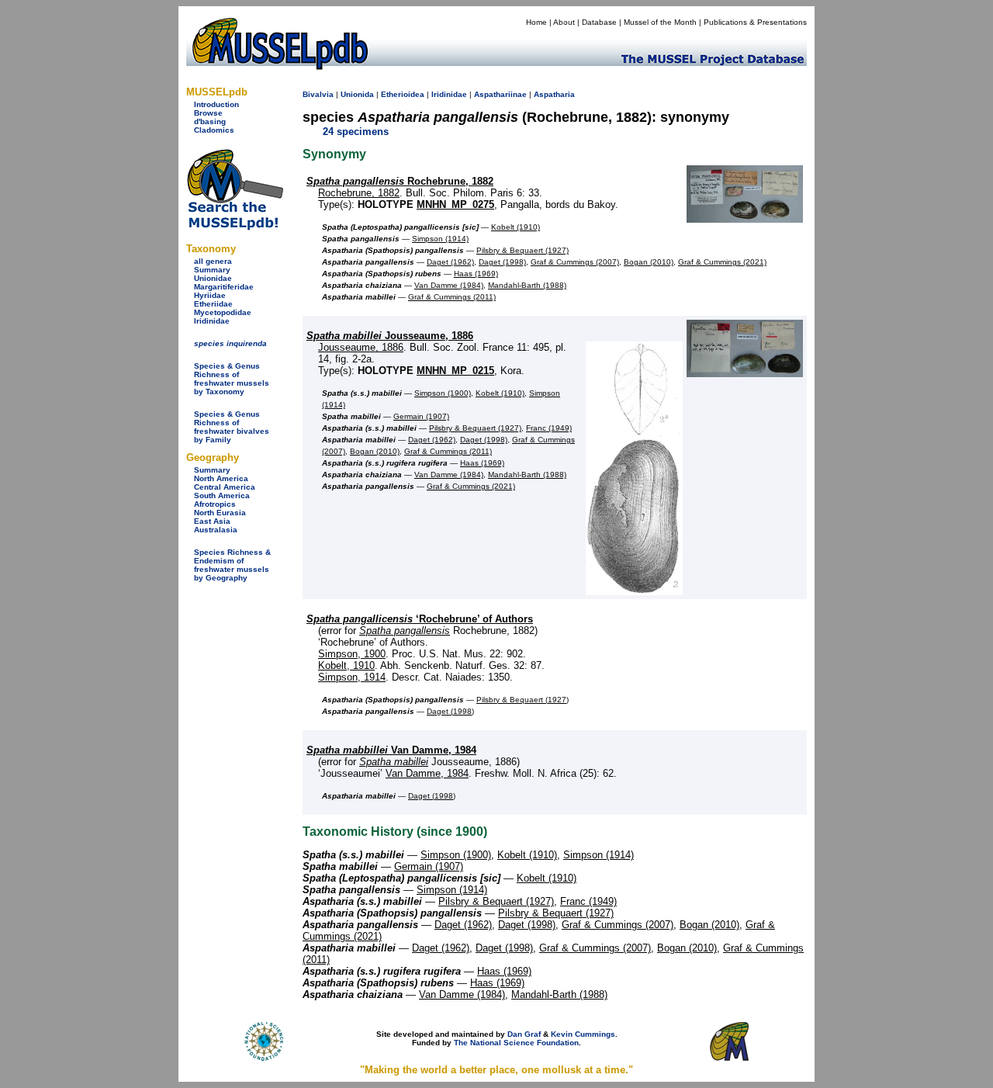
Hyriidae (210, 295)
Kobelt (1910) (515, 227)
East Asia (212, 521)
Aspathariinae (500, 94)
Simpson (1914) (440, 238)
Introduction (216, 104)
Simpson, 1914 (352, 677)
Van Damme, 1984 (391, 750)
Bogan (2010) (648, 262)
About (564, 22)
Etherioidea (402, 94)
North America (221, 478)
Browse (208, 113)
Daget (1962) (450, 262)
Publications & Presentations (755, 22)
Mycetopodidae (222, 312)
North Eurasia (220, 512)
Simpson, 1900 (352, 654)
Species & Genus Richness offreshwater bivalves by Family (231, 427)
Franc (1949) (549, 428)
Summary (212, 269)
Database (599, 22)
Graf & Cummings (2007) (575, 262)
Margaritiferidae (224, 286)
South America (222, 495)
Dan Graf (524, 1034)
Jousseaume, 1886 (389, 335)
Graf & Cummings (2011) (452, 297)
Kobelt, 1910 (346, 665)
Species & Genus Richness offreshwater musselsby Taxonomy (231, 379)
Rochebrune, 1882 (399, 181)
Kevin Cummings (583, 1034)
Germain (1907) (421, 416)
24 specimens (356, 131)
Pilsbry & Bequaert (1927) (522, 250)
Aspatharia (554, 94)
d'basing (210, 121)
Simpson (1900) (442, 393)
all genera (213, 261)
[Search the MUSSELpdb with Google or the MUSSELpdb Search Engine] (234, 227)
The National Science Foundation (516, 1042)
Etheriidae (213, 304)
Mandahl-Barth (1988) (527, 285)
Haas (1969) (476, 273)
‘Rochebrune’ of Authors (419, 619)
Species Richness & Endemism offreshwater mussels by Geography (232, 565)
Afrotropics (215, 504)
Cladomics (214, 130)
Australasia (215, 529)
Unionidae (213, 278)
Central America (224, 487)
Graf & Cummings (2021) (722, 262)
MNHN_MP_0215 (455, 370)
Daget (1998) (502, 262)
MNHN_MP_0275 (455, 204)
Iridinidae (212, 321)
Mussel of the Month (660, 22)
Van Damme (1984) (448, 285)
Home (536, 22)
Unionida (357, 94)
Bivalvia (318, 94)
